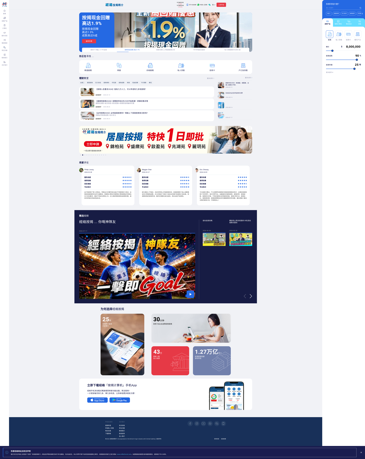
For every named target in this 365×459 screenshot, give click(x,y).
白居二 (329, 13)
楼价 (327, 47)
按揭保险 (352, 13)
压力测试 (344, 13)
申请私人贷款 (109, 428)
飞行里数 (143, 82)
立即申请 (221, 5)
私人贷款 (339, 40)
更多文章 (210, 78)
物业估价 (349, 24)
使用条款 (216, 439)
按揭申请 (108, 425)
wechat (216, 423)
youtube (203, 423)
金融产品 (4, 21)
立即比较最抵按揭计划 (94, 43)
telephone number (223, 423)
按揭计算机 (338, 24)
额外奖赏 (4, 35)
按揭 (4, 13)
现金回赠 (135, 82)
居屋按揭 (336, 13)
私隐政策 (223, 439)
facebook (190, 423)
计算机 (4, 28)
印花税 (359, 13)
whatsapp (210, 423)
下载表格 (108, 433)
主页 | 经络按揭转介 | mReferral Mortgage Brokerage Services (4, 4)
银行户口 (357, 40)
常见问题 (4, 50)
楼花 (150, 82)
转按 (128, 82)
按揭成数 (329, 56)
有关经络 (122, 425)
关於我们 (4, 65)
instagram (196, 423)
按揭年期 (329, 65)
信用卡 (348, 40)
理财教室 (4, 43)
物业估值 (108, 431)
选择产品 (327, 24)
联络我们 (4, 57)
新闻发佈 (122, 433)
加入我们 (122, 436)
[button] (362, 14)
